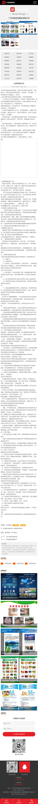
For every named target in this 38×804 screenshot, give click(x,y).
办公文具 (6, 78)
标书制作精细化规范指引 (12, 563)
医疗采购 (19, 78)
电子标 (23, 525)
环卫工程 (31, 53)
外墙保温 (31, 60)
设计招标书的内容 (11, 536)
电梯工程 (6, 75)
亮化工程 (31, 71)
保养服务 (31, 75)
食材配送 (19, 64)
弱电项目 (6, 60)
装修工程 (31, 64)
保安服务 (19, 57)
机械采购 (6, 67)
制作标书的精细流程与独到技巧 (26, 563)
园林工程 (19, 53)
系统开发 (19, 71)
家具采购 (19, 67)
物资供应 (19, 75)
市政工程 (31, 67)
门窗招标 (31, 78)
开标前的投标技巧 (11, 539)
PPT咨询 (15, 525)
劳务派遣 (6, 64)
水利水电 (6, 71)
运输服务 (31, 57)
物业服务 (6, 57)
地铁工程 (6, 53)
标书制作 (7, 532)
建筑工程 (19, 60)
